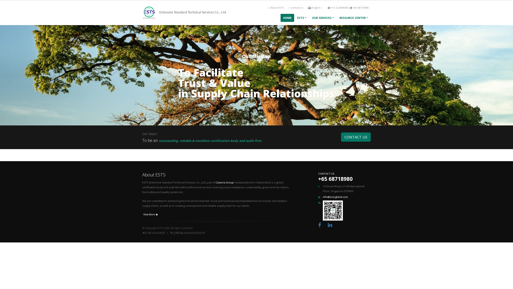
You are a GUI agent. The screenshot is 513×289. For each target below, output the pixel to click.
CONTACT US (355, 137)
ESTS (300, 18)
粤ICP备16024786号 (153, 233)
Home (287, 18)
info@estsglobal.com (335, 197)
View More (149, 214)
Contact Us (296, 7)
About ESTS (277, 7)
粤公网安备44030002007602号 (187, 233)
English (316, 7)
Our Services (321, 18)
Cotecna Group (225, 182)
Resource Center (352, 18)
